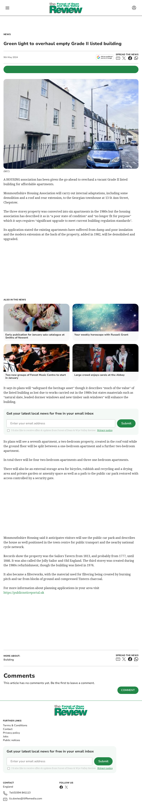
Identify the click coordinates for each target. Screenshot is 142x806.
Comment (128, 690)
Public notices (11, 740)
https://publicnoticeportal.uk (24, 592)
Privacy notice (104, 430)
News (7, 34)
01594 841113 (22, 792)
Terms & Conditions (15, 725)
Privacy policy (11, 733)
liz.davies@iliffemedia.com (25, 798)
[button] (7, 8)
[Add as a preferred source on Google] (105, 57)
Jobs (5, 736)
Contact (7, 729)
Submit (126, 423)
